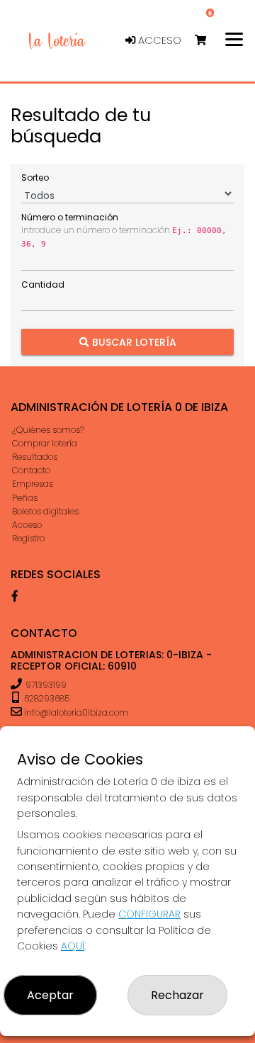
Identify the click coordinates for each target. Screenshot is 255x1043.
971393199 (46, 685)
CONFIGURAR (149, 914)
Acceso (158, 40)
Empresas (32, 484)
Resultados (34, 457)
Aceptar (50, 995)
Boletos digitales (45, 511)
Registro (28, 538)
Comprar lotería (44, 443)
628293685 (45, 698)
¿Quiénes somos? (48, 430)
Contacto (31, 470)
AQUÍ (72, 946)
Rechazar (177, 995)
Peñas (25, 498)
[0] (207, 41)
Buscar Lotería (132, 341)
